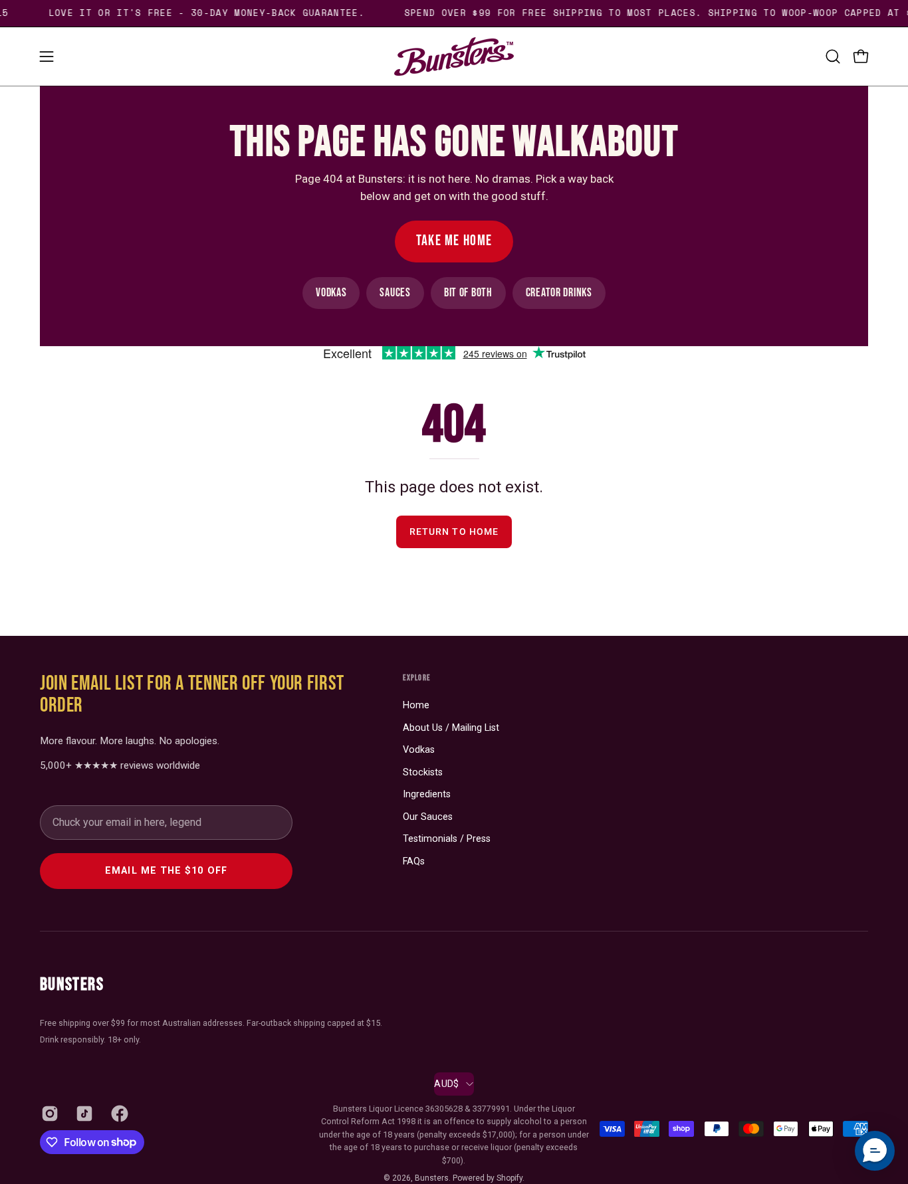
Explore (416, 678)
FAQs (414, 861)
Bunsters (72, 984)
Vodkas (331, 293)
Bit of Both (468, 293)
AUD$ (446, 1083)
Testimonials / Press (447, 838)
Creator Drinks (559, 293)
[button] (833, 56)
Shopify (509, 1178)
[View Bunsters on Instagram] (48, 1114)
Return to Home (454, 532)
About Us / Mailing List (451, 728)
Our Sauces (428, 817)
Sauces (395, 293)
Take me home (454, 241)
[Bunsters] (454, 56)
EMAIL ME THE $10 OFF (166, 870)
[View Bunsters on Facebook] (118, 1114)
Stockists (423, 772)
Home (416, 705)
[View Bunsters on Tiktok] (83, 1114)
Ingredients (427, 794)
